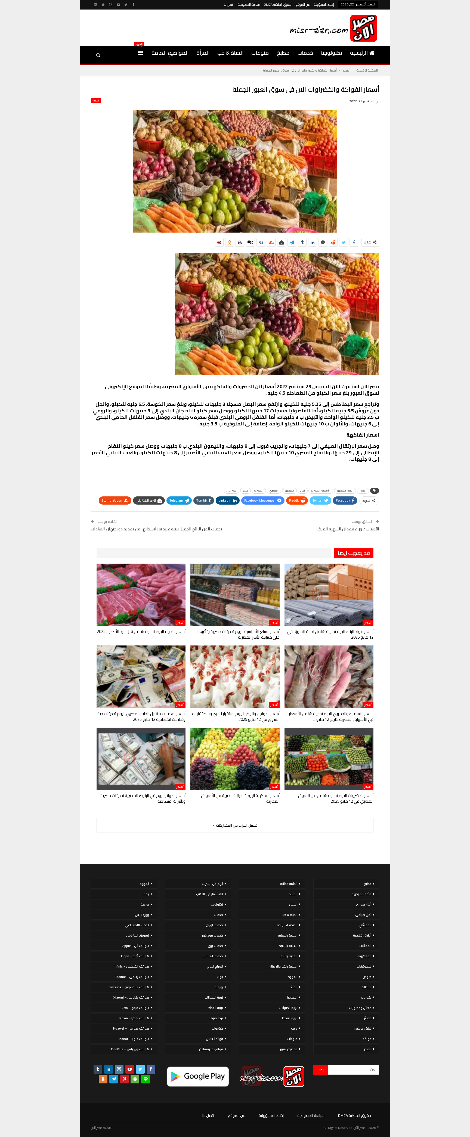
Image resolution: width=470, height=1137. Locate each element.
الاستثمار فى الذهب (209, 894)
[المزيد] (140, 52)
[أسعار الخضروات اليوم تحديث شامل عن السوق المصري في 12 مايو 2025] (329, 759)
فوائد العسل (214, 1039)
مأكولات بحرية (361, 894)
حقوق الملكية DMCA (278, 4)
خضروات (217, 1028)
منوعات (260, 53)
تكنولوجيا (331, 53)
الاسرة (293, 894)
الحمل (293, 904)
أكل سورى (363, 904)
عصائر (367, 1018)
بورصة (219, 987)
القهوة (292, 977)
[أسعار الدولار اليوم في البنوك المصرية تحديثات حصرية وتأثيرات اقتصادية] (141, 759)
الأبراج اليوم (215, 966)
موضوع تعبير (288, 1049)
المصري (274, 490)
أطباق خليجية (362, 935)
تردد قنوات (216, 1018)
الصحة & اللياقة (287, 925)
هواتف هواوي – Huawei (131, 1028)
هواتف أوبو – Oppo (135, 956)
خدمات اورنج (214, 925)
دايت (294, 1028)
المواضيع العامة (169, 53)
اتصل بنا (229, 4)
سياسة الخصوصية (249, 4)
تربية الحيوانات (288, 1008)
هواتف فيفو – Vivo (135, 1008)
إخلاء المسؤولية (324, 4)
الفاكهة (289, 490)
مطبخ (283, 53)
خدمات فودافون (211, 935)
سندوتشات (364, 966)
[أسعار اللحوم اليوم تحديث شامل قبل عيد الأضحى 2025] (141, 595)
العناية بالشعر (288, 956)
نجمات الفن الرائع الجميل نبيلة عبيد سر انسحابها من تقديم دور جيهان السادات (156, 529)
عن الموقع (303, 4)
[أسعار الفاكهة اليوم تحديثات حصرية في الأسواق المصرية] (234, 759)
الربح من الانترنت (212, 883)
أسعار (95, 100)
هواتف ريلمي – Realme (132, 977)
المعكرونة (364, 956)
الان (302, 490)
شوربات (366, 997)
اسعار (363, 490)
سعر (245, 490)
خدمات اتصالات (213, 956)
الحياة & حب (230, 53)
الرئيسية (359, 53)
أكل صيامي (363, 915)
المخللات (365, 946)
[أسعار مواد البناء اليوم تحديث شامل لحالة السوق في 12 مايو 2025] (329, 595)
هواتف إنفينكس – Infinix (131, 966)
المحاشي (365, 925)
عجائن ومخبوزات (360, 1008)
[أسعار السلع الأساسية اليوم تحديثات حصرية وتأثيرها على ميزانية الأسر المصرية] (234, 595)
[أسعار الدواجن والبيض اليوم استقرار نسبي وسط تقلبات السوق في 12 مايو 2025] (234, 676)
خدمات (305, 53)
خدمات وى (215, 946)
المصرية (258, 490)
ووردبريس (142, 915)
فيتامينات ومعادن (211, 1049)
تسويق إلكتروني (137, 935)
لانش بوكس (362, 1028)
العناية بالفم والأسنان (283, 966)
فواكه (367, 1039)
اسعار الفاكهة (345, 490)
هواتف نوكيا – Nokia (134, 1018)
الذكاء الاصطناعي (137, 925)
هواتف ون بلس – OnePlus (130, 1049)
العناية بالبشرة (288, 946)
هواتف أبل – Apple (135, 946)
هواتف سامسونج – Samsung (128, 987)
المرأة (202, 53)
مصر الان (232, 490)
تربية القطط (289, 1018)
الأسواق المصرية (320, 490)
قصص (367, 1049)
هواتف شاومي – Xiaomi (131, 997)
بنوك (220, 977)
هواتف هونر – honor (134, 1039)
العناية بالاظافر (287, 935)
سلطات (366, 987)
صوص (367, 977)
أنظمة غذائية (288, 883)
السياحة (292, 997)
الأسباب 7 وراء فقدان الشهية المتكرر (347, 529)
